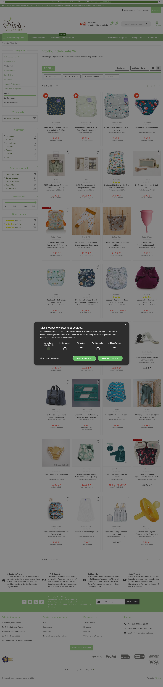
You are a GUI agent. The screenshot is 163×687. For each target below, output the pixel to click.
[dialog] (81, 343)
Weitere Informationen (66, 337)
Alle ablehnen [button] (84, 358)
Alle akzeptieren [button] (110, 358)
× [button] (125, 324)
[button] (50, 358)
